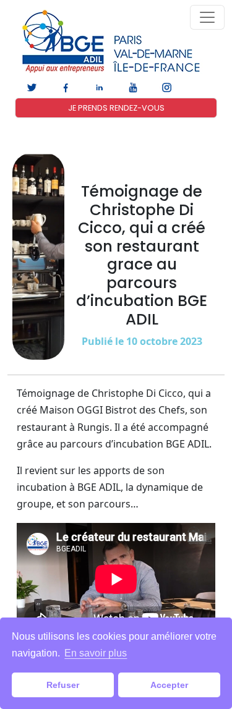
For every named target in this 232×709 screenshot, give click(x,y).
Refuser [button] (62, 685)
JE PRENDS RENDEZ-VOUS (116, 108)
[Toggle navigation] (207, 17)
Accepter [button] (169, 685)
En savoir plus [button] (95, 653)
